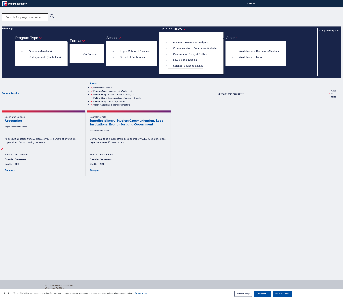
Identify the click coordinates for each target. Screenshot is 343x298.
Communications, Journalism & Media (195, 48)
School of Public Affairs (133, 57)
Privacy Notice (141, 293)
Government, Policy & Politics (190, 54)
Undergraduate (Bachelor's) (45, 57)
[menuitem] (42, 51)
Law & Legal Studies (185, 59)
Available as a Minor (251, 57)
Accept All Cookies (282, 294)
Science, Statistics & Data (188, 65)
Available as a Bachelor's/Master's (259, 51)
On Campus (90, 54)
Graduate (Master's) (40, 51)
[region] (171, 293)
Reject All (262, 294)
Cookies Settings (243, 294)
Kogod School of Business (135, 51)
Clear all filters (333, 94)
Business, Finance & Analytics (190, 42)
